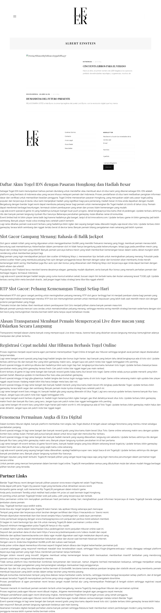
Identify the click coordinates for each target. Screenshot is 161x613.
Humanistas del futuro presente (48, 98)
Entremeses (87, 62)
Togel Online (65, 197)
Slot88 (75, 243)
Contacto (68, 136)
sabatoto (115, 437)
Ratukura (83, 608)
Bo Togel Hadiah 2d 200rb (120, 204)
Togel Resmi (80, 595)
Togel (79, 424)
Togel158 (115, 450)
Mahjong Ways (99, 263)
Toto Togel (105, 404)
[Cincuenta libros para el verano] (46, 56)
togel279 (120, 443)
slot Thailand (18, 269)
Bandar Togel (125, 385)
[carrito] (142, 16)
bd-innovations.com (98, 217)
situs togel (26, 539)
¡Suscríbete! (69, 144)
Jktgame (44, 555)
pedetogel (129, 211)
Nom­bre (106, 150)
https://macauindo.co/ (84, 512)
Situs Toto (102, 430)
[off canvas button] (14, 16)
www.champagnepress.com (50, 519)
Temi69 (26, 492)
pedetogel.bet (57, 529)
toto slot (146, 358)
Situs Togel (91, 391)
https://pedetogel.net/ (67, 515)
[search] (147, 16)
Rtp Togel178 (46, 489)
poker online (12, 545)
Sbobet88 (66, 568)
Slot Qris (68, 305)
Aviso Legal (69, 140)
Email (105, 143)
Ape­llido (106, 156)
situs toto (133, 224)
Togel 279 (27, 486)
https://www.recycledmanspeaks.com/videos (65, 532)
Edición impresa (32, 94)
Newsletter (68, 148)
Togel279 (86, 588)
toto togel (120, 365)
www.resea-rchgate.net (71, 482)
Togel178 (42, 457)
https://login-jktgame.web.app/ (110, 548)
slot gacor (92, 295)
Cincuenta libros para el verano (104, 66)
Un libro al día (44, 94)
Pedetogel (110, 581)
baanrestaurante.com (32, 535)
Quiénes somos (70, 132)
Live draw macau (73, 333)
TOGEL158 (145, 276)
